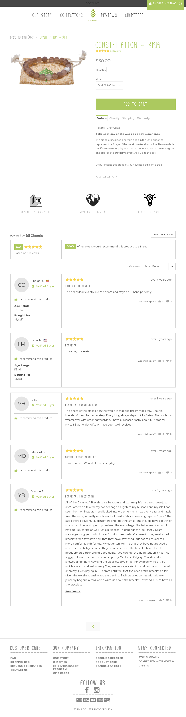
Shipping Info (20, 661)
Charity (114, 118)
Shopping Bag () (167, 3)
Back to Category (22, 37)
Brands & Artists (108, 665)
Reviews (109, 15)
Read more (72, 591)
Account (92, 3)
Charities (134, 15)
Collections (71, 15)
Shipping (128, 118)
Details (102, 118)
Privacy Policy (102, 709)
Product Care (106, 661)
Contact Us (19, 669)
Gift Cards (61, 673)
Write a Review (163, 234)
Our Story (43, 15)
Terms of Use (83, 709)
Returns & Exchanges (26, 665)
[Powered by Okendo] (26, 235)
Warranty (143, 118)
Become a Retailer (109, 657)
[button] (108, 51)
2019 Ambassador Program (66, 667)
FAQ (13, 657)
